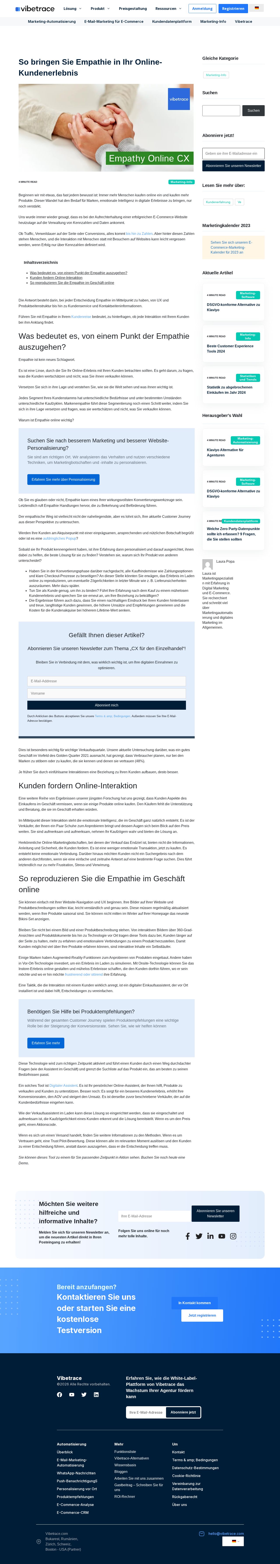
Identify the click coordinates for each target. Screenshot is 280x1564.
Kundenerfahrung (218, 202)
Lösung (70, 8)
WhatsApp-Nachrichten (76, 1473)
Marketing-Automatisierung (52, 21)
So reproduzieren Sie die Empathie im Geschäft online (72, 283)
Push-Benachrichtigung (76, 1481)
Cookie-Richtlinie (186, 1476)
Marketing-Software (248, 295)
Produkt (98, 8)
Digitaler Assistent (63, 1085)
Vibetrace (243, 21)
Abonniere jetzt (183, 1412)
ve (239, 202)
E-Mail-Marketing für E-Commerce (114, 21)
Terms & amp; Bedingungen (112, 716)
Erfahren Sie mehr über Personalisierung (63, 479)
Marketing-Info (213, 21)
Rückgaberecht (184, 1497)
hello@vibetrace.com (226, 1533)
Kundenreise (81, 317)
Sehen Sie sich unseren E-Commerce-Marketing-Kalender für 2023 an (231, 247)
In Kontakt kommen (194, 1303)
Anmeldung (202, 8)
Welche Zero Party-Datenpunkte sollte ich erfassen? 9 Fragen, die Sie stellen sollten (233, 534)
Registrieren (233, 8)
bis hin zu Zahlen (139, 234)
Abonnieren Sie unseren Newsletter (233, 166)
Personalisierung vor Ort (77, 1489)
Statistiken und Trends (248, 377)
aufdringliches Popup (59, 538)
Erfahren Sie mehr (46, 1043)
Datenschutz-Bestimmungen (195, 1468)
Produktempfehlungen (75, 1497)
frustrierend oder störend (84, 974)
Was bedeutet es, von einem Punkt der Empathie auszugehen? (78, 273)
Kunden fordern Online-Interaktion (56, 278)
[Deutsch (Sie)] (255, 7)
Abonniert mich (106, 705)
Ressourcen (166, 8)
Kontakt (178, 1452)
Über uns (179, 1504)
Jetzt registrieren (202, 1315)
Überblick (65, 1452)
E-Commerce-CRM (73, 1512)
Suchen (254, 110)
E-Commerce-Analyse (75, 1504)
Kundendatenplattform (172, 21)
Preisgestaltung (133, 8)
